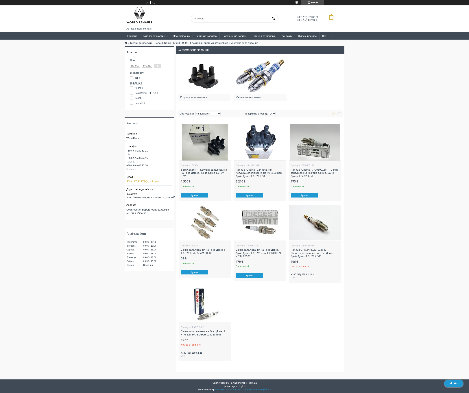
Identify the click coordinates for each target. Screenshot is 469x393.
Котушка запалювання (193, 97)
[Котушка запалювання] (204, 75)
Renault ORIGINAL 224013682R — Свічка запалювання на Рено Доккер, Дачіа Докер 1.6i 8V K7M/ (313, 253)
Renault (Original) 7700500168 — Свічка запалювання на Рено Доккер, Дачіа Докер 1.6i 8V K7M (314, 173)
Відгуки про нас (307, 35)
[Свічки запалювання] (260, 75)
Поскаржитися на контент (227, 389)
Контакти (287, 35)
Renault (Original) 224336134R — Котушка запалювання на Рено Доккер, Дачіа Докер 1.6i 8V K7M (259, 173)
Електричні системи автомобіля (209, 42)
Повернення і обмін (234, 35)
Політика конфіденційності (257, 389)
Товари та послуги (141, 42)
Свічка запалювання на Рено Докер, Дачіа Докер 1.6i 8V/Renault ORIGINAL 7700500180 (258, 253)
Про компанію (181, 35)
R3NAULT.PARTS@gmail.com (142, 181)
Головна (132, 35)
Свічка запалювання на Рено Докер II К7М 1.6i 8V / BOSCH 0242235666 (203, 333)
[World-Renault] (139, 16)
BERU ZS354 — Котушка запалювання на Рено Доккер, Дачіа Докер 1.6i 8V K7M (204, 173)
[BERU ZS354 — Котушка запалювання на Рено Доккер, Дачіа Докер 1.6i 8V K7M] (205, 142)
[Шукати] (273, 18)
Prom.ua (252, 382)
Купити (194, 195)
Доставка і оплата (206, 35)
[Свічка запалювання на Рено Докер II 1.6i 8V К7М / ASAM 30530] (205, 222)
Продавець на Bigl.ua (234, 386)
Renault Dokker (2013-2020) (171, 42)
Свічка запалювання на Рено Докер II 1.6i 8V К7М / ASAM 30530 (203, 251)
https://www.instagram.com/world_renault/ (150, 196)
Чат (456, 383)
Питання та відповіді (264, 35)
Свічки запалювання (248, 97)
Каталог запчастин (154, 35)
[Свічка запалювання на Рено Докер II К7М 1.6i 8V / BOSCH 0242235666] (205, 303)
